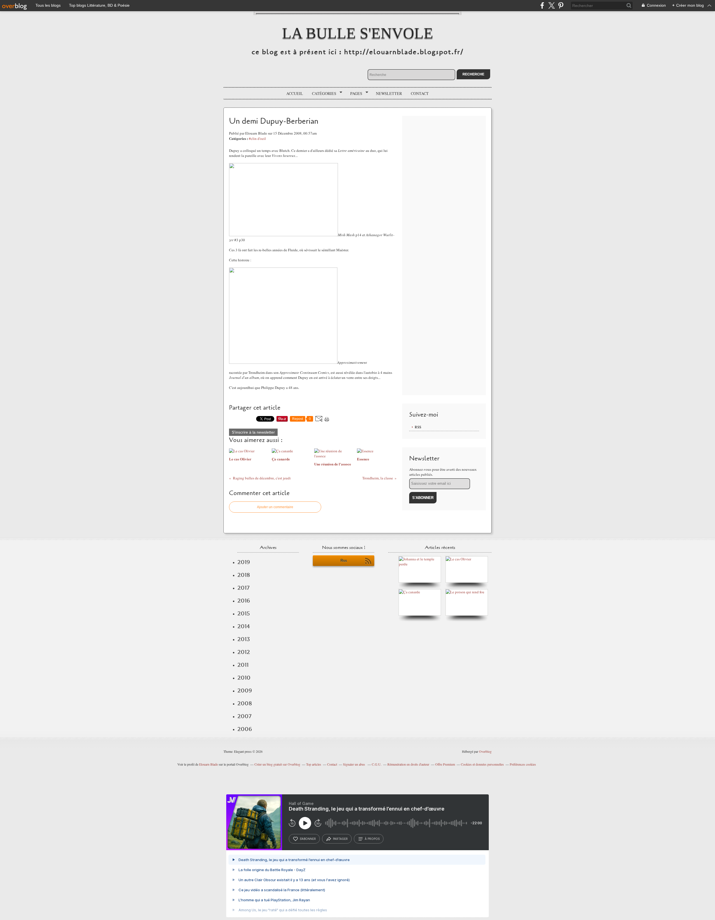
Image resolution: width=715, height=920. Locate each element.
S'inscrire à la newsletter (253, 432)
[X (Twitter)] (551, 5)
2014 (243, 626)
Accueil (294, 93)
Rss (343, 560)
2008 (244, 703)
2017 (243, 587)
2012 (243, 652)
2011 (243, 664)
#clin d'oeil (257, 138)
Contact (420, 93)
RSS (418, 426)
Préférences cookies (523, 764)
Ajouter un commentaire (275, 507)
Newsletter (389, 93)
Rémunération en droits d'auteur (408, 764)
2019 (243, 562)
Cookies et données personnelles (482, 764)
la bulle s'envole (357, 33)
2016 (243, 600)
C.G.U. (377, 764)
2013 (243, 639)
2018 (243, 575)
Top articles (313, 764)
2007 (244, 716)
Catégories (322, 93)
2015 (243, 613)
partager (340, 838)
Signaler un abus (354, 764)
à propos (372, 838)
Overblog (485, 751)
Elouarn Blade (208, 764)
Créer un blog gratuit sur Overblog (277, 764)
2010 (244, 677)
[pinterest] (560, 5)
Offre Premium (445, 764)
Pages (354, 93)
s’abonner (308, 838)
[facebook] (542, 5)
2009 (244, 690)
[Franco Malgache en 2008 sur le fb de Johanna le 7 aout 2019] (421, 564)
